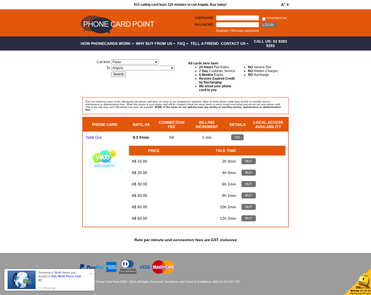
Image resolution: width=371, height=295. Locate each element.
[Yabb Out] (105, 170)
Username (204, 18)
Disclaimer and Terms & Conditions (188, 281)
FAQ (181, 43)
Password (204, 25)
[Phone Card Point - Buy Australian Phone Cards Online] (117, 34)
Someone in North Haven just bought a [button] (60, 276)
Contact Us (234, 43)
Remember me (276, 18)
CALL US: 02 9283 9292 (270, 43)
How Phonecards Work (106, 43)
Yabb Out (94, 137)
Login (268, 25)
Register (222, 31)
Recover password (245, 31)
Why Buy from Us (154, 43)
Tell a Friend (204, 43)
